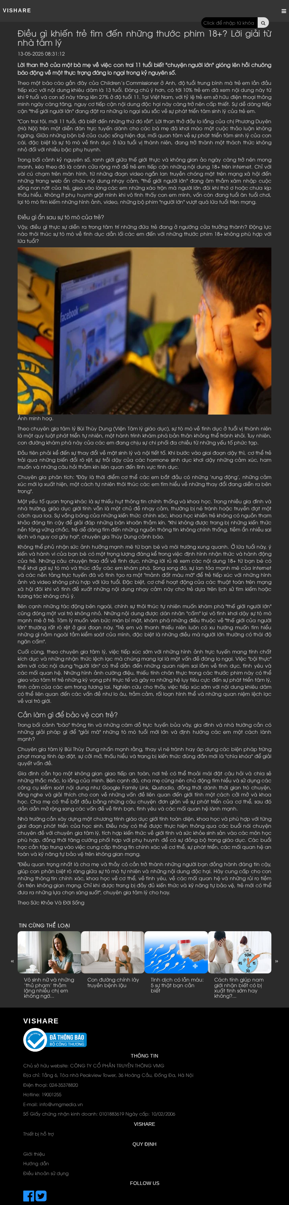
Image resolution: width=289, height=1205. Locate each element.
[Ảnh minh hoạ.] (144, 330)
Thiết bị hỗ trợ (38, 1133)
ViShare (17, 10)
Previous (12, 960)
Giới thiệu (34, 1153)
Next (276, 960)
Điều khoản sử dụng (46, 1173)
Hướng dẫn (36, 1163)
